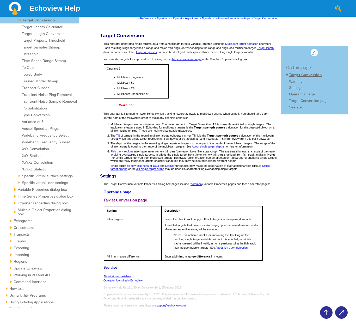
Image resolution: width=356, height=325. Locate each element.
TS (118, 135)
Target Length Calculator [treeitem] (42, 27)
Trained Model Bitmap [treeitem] (40, 81)
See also (296, 107)
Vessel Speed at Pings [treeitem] (40, 128)
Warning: (296, 81)
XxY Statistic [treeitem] (32, 156)
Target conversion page (186, 59)
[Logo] (14, 8)
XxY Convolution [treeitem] (35, 149)
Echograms (23, 221)
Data (156, 165)
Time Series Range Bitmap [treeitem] (44, 61)
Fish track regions (122, 151)
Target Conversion (305, 75)
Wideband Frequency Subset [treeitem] (46, 142)
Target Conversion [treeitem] (38, 20)
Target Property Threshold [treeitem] (43, 40)
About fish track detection (232, 247)
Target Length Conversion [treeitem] (43, 34)
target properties (146, 52)
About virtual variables (117, 276)
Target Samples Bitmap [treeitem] (41, 47)
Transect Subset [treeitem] (35, 88)
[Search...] (338, 8)
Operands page (117, 192)
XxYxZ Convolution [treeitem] (37, 162)
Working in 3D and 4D (32, 275)
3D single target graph (150, 168)
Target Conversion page (309, 101)
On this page (298, 67)
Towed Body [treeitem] (32, 74)
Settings (295, 87)
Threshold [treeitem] (30, 54)
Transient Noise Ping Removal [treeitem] (47, 95)
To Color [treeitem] (29, 67)
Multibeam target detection (241, 43)
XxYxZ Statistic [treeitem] (34, 169)
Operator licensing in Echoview (123, 280)
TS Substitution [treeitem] (34, 108)
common (196, 184)
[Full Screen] (341, 312)
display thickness (138, 165)
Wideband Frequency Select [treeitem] (45, 135)
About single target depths (208, 146)
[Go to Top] (326, 312)
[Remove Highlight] (314, 52)
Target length (265, 48)
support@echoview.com (170, 305)
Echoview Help (55, 8)
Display (170, 165)
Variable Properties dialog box (42, 189)
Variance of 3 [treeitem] (33, 122)
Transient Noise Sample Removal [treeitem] (49, 101)
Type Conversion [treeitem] (36, 115)
